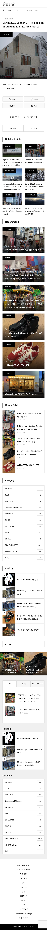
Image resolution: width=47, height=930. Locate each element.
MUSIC (23, 900)
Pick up (23, 684)
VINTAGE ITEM (23, 870)
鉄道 (23, 892)
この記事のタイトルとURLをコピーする (23, 117)
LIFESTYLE (6, 34)
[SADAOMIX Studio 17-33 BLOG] (9, 4)
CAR (23, 883)
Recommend (37, 684)
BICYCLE (23, 887)
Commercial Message (23, 914)
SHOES (8, 315)
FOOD (9, 229)
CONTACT (23, 918)
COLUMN (23, 896)
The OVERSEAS (9, 170)
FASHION (31, 146)
